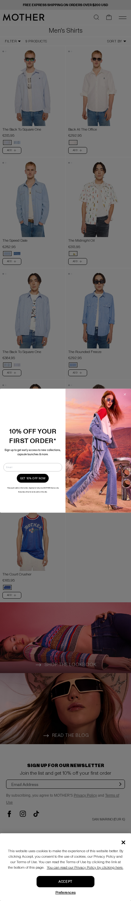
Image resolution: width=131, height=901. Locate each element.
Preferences (65, 892)
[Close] (123, 842)
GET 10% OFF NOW (33, 478)
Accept (65, 881)
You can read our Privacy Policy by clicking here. (85, 867)
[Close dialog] (124, 394)
